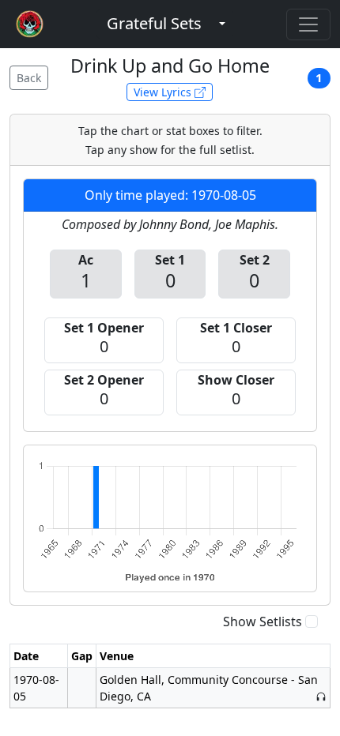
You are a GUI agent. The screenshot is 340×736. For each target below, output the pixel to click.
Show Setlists (262, 621)
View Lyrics (164, 92)
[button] (154, 24)
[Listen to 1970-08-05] (321, 696)
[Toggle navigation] (308, 24)
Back (29, 77)
